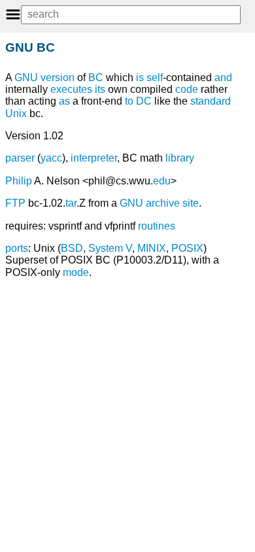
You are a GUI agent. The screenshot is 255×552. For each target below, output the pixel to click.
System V (110, 248)
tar (70, 203)
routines (156, 226)
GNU (26, 77)
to (129, 101)
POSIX (187, 248)
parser (20, 158)
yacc (51, 158)
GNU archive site (159, 203)
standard (210, 101)
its (100, 89)
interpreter (94, 158)
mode (76, 272)
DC (144, 101)
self (154, 77)
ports (16, 248)
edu (162, 180)
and (223, 77)
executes (71, 89)
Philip (18, 180)
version (58, 77)
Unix (16, 113)
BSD (72, 248)
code (186, 89)
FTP (15, 203)
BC (95, 77)
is (140, 77)
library (179, 158)
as (64, 101)
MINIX (151, 248)
